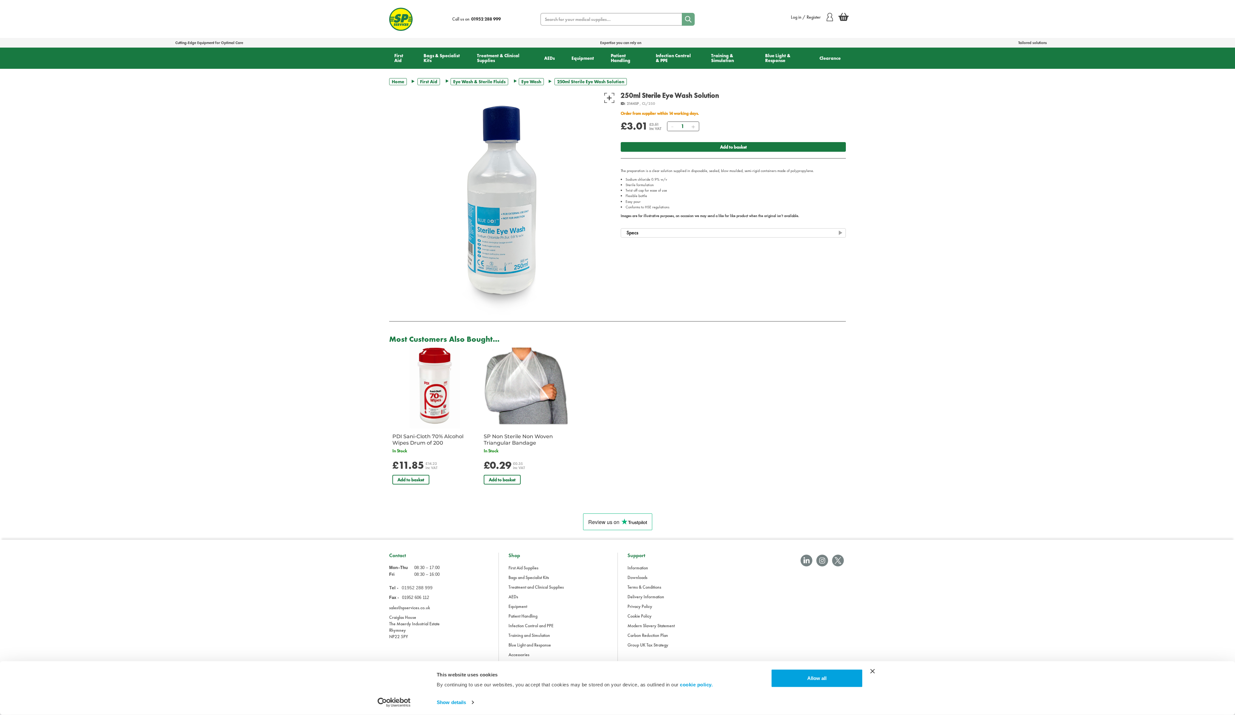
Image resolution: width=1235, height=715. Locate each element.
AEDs (549, 58)
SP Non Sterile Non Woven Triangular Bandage (518, 439)
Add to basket (733, 147)
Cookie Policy (639, 616)
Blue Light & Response (778, 58)
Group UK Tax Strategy (647, 645)
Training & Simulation (722, 58)
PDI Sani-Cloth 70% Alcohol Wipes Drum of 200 (427, 439)
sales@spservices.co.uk (409, 608)
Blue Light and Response (529, 645)
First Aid (398, 58)
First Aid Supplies (523, 568)
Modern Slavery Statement (651, 626)
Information (637, 568)
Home (398, 82)
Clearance (830, 58)
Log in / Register (806, 17)
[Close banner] (872, 671)
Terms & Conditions (644, 587)
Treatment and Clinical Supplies (536, 587)
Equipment (583, 58)
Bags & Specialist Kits (442, 58)
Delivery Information (645, 597)
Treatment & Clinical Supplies (498, 58)
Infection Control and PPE (530, 626)
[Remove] (672, 126)
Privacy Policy (639, 606)
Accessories (518, 654)
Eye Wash (531, 82)
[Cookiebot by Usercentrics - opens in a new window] (394, 702)
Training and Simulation (529, 635)
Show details (451, 702)
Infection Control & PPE (673, 58)
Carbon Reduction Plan (647, 635)
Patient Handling (620, 58)
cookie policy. (696, 684)
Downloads (637, 577)
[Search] (688, 19)
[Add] (693, 126)
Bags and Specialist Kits (528, 577)
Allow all (817, 678)
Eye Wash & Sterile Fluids (479, 82)
